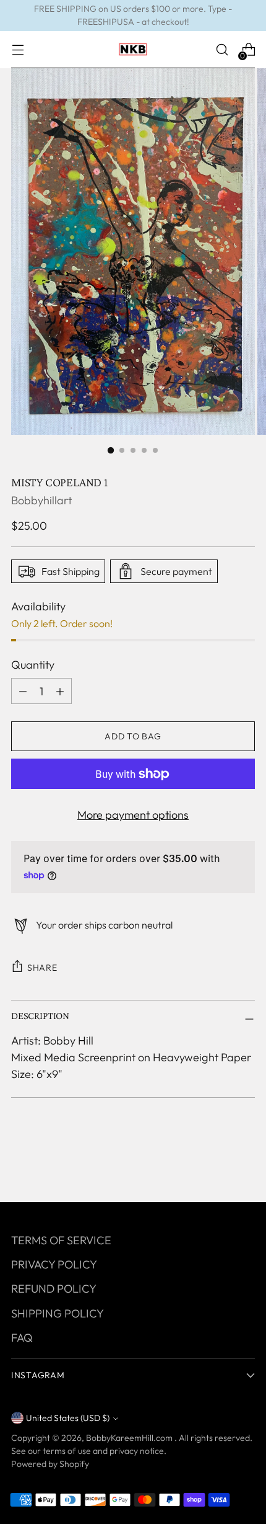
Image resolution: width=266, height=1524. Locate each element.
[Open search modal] (221, 50)
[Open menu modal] (17, 50)
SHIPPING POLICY (57, 1313)
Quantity (32, 664)
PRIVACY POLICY (54, 1264)
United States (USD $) (67, 1418)
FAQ (22, 1337)
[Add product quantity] (23, 691)
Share (42, 967)
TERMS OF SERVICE (61, 1240)
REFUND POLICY (54, 1288)
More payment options (133, 815)
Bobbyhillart (41, 500)
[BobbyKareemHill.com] (133, 49)
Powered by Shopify (50, 1463)
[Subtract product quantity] (60, 691)
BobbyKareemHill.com (130, 1437)
